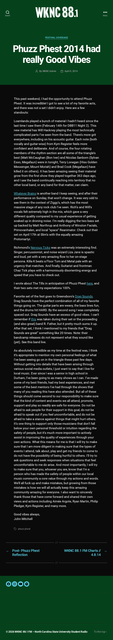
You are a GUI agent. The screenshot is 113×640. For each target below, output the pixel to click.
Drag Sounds (84, 296)
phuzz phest (24, 528)
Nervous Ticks (40, 247)
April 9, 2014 (71, 71)
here (90, 283)
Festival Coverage (56, 37)
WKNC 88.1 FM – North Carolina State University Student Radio (51, 631)
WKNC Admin (49, 71)
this (33, 319)
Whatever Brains (25, 193)
